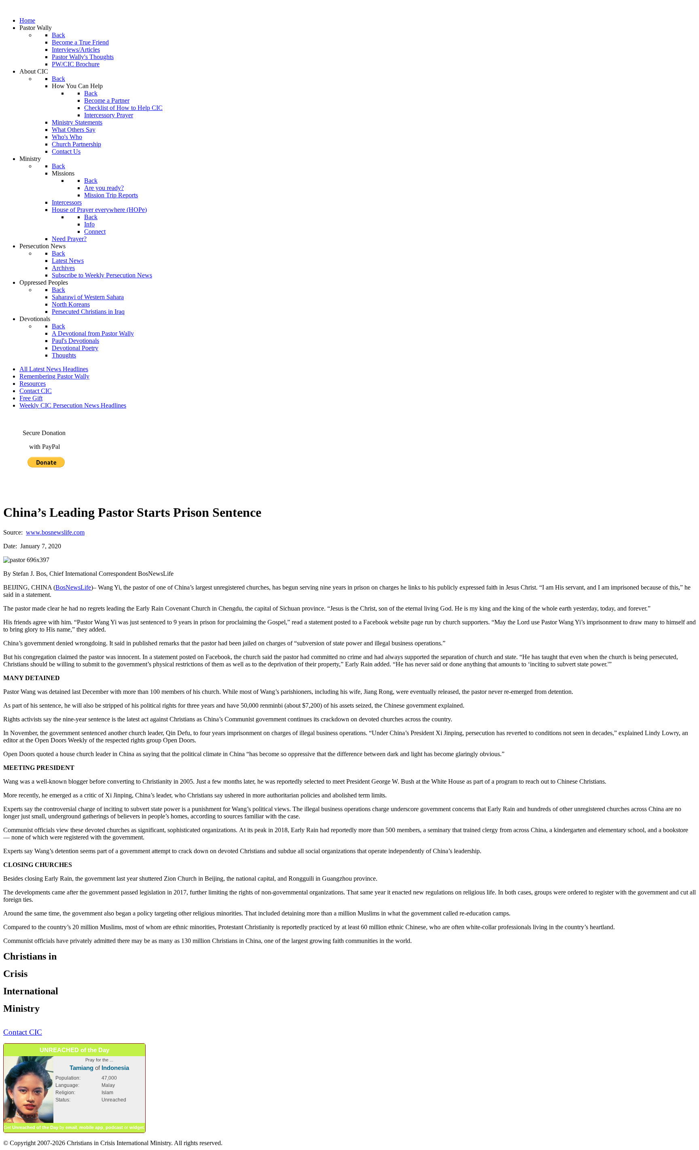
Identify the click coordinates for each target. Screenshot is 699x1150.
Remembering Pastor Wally (54, 376)
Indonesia (115, 1067)
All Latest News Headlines (53, 369)
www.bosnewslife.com (55, 532)
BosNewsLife (73, 587)
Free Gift (30, 398)
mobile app (91, 1127)
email (71, 1127)
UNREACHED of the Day (74, 1049)
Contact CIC (35, 390)
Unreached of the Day (35, 1127)
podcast (114, 1127)
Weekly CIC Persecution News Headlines (72, 405)
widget (136, 1127)
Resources (32, 383)
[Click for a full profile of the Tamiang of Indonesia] (28, 1121)
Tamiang (81, 1067)
